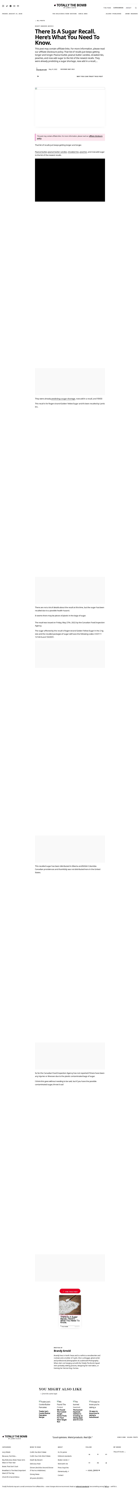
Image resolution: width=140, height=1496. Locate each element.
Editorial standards (65, 1456)
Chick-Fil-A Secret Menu (10, 1477)
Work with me (63, 1464)
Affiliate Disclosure (117, 1493)
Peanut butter (41, 152)
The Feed (107, 8)
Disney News (34, 1474)
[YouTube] (14, 6)
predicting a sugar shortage (63, 398)
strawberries (73, 152)
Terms (104, 1493)
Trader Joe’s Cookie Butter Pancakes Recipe (44, 1414)
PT (106, 1454)
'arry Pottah (6, 1452)
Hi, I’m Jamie (62, 1452)
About (128, 8)
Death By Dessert (36, 1460)
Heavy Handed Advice (44, 26)
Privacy (97, 1493)
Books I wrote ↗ (63, 1460)
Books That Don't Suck (10, 1466)
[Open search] (136, 8)
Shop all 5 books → (120, 1452)
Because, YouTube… (9, 1456)
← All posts (40, 20)
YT (89, 1463)
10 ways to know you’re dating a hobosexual (94, 1414)
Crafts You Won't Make (38, 1452)
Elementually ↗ (63, 1471)
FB (98, 1463)
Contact (60, 1475)
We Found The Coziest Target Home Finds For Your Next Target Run (62, 1416)
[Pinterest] (10, 6)
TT (98, 1454)
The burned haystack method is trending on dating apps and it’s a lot (78, 1415)
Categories (118, 8)
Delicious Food (35, 1464)
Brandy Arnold (62, 1351)
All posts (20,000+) (36, 1478)
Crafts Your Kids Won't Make (40, 1456)
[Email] (18, 6)
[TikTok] (7, 6)
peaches (83, 152)
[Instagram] (3, 6)
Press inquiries (63, 1468)
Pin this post (70, 1291)
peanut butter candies (57, 152)
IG (89, 1454)
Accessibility (132, 1493)
